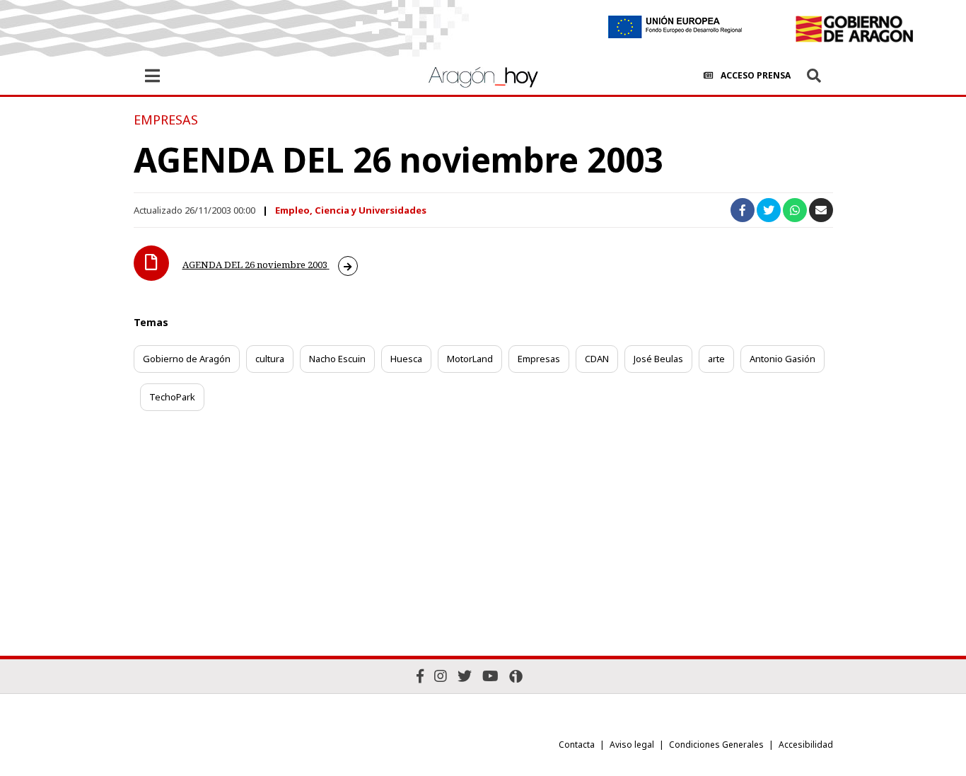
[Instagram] (440, 675)
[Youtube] (490, 675)
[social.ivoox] (516, 676)
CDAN (597, 358)
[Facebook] (420, 675)
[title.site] (854, 29)
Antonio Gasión (782, 358)
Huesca (406, 358)
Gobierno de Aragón (187, 358)
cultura (269, 358)
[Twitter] (465, 675)
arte (716, 358)
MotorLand (470, 358)
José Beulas (658, 358)
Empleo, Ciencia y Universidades (350, 210)
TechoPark (172, 396)
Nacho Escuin (337, 358)
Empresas (539, 358)
